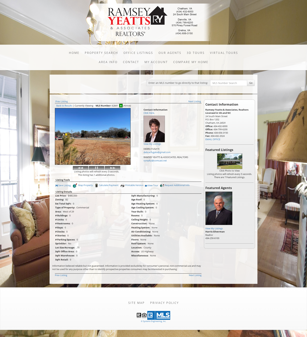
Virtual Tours (224, 53)
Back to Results (64, 105)
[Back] (80, 168)
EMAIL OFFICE (212, 139)
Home (74, 53)
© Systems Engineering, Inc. (153, 321)
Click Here (149, 112)
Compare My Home (190, 62)
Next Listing (194, 101)
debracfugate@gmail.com (157, 152)
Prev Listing (61, 101)
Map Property (85, 185)
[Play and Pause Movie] (96, 168)
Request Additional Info (177, 185)
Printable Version (134, 185)
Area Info (108, 62)
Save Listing (64, 185)
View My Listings (214, 228)
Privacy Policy (164, 303)
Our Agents (169, 53)
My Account (156, 62)
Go (250, 83)
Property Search (101, 53)
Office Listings (138, 53)
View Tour (152, 185)
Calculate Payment (109, 185)
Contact (131, 62)
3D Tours (196, 53)
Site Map (136, 303)
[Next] (112, 168)
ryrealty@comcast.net (155, 160)
